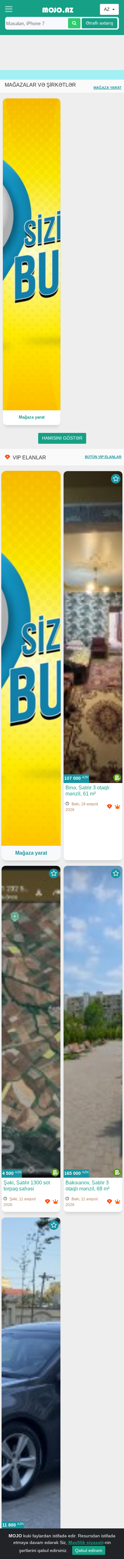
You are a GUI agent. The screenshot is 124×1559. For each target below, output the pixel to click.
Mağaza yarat (107, 88)
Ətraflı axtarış (99, 23)
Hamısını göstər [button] (62, 438)
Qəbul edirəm (88, 1550)
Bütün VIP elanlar (103, 457)
